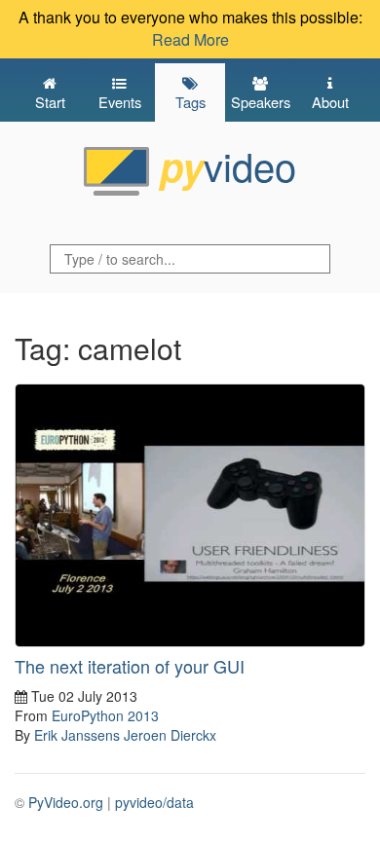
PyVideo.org (65, 802)
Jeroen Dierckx (170, 735)
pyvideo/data (154, 802)
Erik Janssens (77, 735)
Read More (190, 39)
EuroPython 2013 (105, 715)
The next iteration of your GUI (130, 665)
